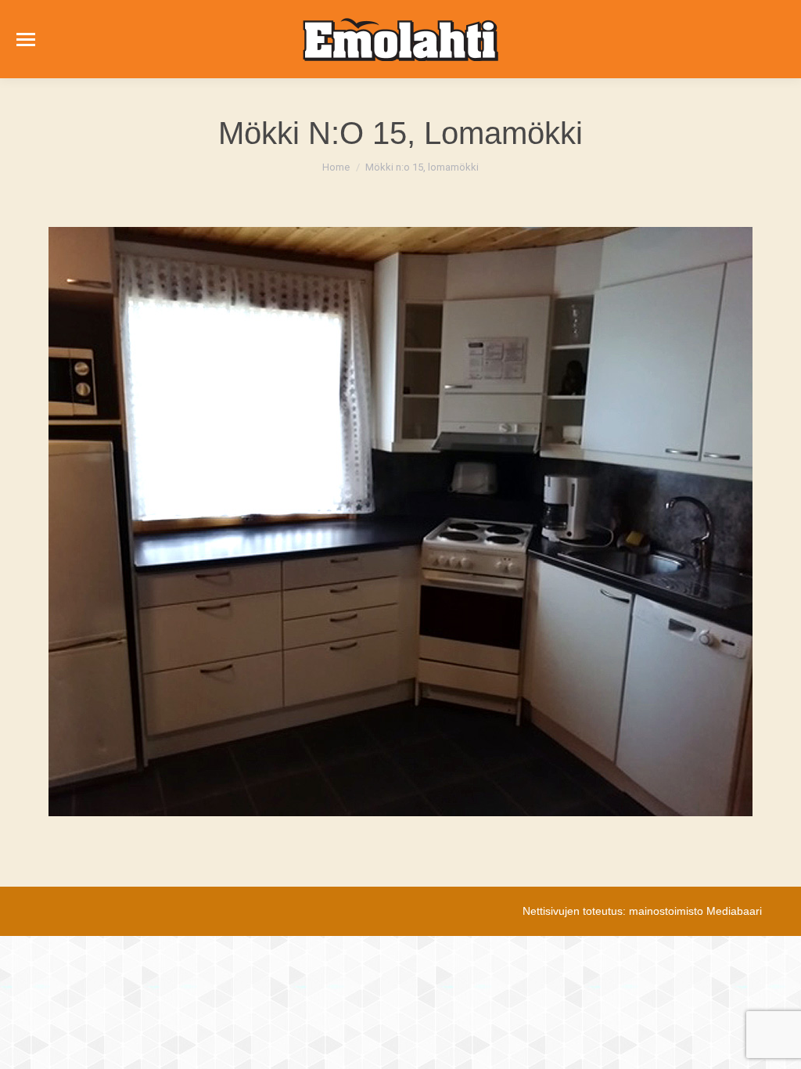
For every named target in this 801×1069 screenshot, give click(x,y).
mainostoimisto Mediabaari (695, 911)
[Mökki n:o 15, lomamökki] (400, 521)
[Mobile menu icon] (26, 39)
